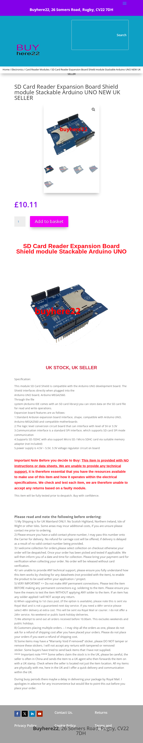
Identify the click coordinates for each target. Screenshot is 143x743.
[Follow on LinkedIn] (32, 714)
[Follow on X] (25, 714)
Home (6, 69)
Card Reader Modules (37, 69)
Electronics (17, 69)
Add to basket (49, 221)
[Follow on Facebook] (17, 714)
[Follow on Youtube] (40, 714)
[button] (93, 109)
